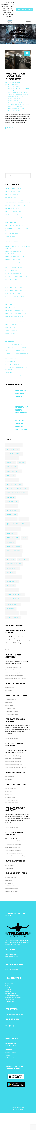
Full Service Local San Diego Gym (15, 76)
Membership (9, 284)
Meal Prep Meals (11, 282)
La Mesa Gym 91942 (22, 94)
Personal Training (14, 104)
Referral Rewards (10, 993)
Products (9, 319)
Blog (6, 985)
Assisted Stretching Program (18, 88)
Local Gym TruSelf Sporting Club (17, 524)
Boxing (21, 462)
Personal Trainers (14, 550)
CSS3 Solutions (10, 700)
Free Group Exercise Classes (18, 92)
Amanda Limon (10, 194)
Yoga (7, 372)
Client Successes (11, 211)
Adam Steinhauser (12, 188)
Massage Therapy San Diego (18, 96)
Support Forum (10, 641)
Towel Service (10, 339)
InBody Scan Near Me (13, 256)
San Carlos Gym (12, 568)
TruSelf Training (11, 356)
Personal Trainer (13, 546)
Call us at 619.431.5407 (12, 969)
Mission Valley (13, 102)
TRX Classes (9, 358)
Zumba (7, 378)
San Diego (11, 106)
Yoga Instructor (13, 617)
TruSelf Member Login (12, 995)
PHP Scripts (9, 705)
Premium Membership (13, 316)
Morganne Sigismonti (13, 296)
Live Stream (9, 270)
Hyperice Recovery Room (13, 997)
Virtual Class (10, 364)
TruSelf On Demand (12, 344)
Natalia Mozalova (12, 299)
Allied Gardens (13, 86)
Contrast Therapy (12, 217)
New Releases (9, 688)
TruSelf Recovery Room (14, 347)
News (21, 102)
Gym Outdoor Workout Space (16, 241)
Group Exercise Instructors (16, 239)
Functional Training (13, 233)
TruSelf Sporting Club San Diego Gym (16, 599)
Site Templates (10, 708)
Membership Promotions (16, 100)
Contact (8, 989)
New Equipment (11, 302)
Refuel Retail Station (13, 321)
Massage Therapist (12, 273)
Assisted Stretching (13, 200)
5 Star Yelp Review (14, 445)
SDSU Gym (18, 106)
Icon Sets (8, 703)
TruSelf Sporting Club (13, 82)
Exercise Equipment (13, 225)
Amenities (9, 197)
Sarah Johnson (11, 330)
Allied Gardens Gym (14, 453)
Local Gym (23, 519)
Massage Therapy (13, 529)
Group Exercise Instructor (16, 492)
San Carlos (26, 104)
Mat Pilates (9, 279)
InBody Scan (11, 505)
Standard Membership (13, 336)
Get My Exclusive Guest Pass (14, 1014)
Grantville (12, 94)
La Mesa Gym (11, 514)
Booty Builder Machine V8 (15, 205)
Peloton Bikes (10, 307)
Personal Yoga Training (14, 313)
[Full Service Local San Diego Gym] (18, 59)
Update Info (9, 690)
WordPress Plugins (11, 711)
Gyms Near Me (12, 501)
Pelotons (8, 991)
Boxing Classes (11, 208)
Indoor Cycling (11, 259)
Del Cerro (11, 90)
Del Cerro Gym (12, 479)
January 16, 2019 (13, 84)
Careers (7, 987)
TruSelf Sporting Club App (15, 353)
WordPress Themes (11, 714)
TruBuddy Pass (9, 1001)
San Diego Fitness (13, 576)
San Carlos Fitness (14, 563)
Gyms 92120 (10, 497)
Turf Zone (9, 361)
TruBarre (9, 341)
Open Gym (10, 542)
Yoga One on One (14, 110)
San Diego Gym (12, 581)
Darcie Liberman (11, 220)
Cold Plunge (10, 214)
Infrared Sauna (11, 262)
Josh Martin (10, 265)
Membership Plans (14, 98)
